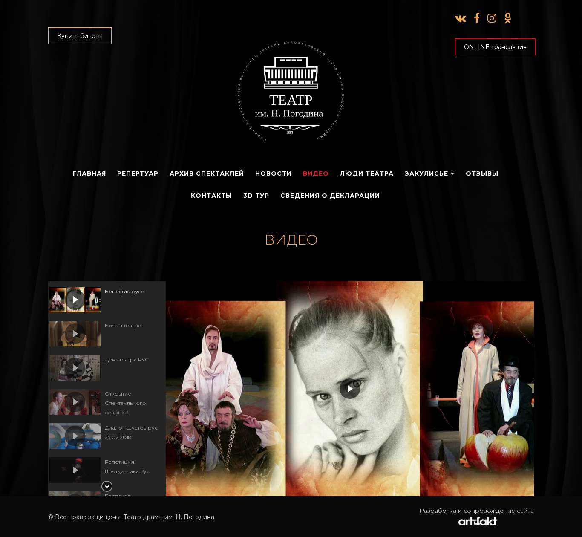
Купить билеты (80, 36)
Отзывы (482, 173)
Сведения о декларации (330, 195)
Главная (89, 173)
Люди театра (367, 173)
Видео (316, 173)
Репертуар (137, 173)
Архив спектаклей (207, 173)
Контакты (211, 195)
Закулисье (426, 173)
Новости (273, 173)
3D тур (256, 195)
